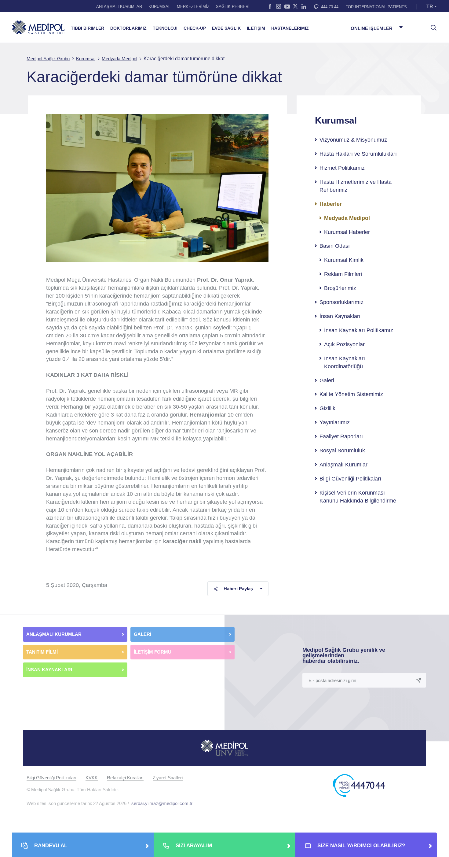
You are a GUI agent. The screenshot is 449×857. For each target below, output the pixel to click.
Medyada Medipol (347, 218)
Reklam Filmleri (343, 274)
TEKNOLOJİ (165, 28)
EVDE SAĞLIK (226, 28)
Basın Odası (334, 246)
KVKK (92, 777)
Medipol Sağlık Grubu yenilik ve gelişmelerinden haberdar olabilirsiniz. (343, 655)
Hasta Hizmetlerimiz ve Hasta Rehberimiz (355, 186)
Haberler (330, 204)
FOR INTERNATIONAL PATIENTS (376, 7)
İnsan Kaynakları (339, 316)
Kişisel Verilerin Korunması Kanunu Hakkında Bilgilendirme (357, 497)
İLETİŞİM (256, 28)
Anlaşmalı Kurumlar (343, 465)
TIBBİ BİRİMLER (87, 28)
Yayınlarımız (334, 422)
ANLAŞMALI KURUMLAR (119, 6)
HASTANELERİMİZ (290, 28)
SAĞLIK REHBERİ (233, 6)
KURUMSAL (159, 6)
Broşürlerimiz (340, 288)
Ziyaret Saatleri (168, 777)
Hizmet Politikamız (342, 168)
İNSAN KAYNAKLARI (49, 669)
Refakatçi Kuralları (125, 777)
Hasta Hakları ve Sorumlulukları (358, 154)
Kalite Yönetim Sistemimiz (351, 394)
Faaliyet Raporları (341, 436)
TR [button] (429, 6)
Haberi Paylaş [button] (238, 588)
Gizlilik (327, 408)
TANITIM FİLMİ (42, 652)
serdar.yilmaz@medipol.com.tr (161, 803)
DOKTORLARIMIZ (128, 28)
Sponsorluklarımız (341, 302)
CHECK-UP (195, 28)
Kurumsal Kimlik (343, 260)
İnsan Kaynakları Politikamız (358, 330)
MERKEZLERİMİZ (193, 6)
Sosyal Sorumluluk (342, 450)
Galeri (326, 380)
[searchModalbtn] (431, 25)
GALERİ (142, 634)
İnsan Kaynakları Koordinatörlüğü (344, 362)
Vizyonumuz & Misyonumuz (353, 140)
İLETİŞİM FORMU (152, 652)
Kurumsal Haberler (347, 232)
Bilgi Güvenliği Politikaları (350, 479)
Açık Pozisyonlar (344, 344)
